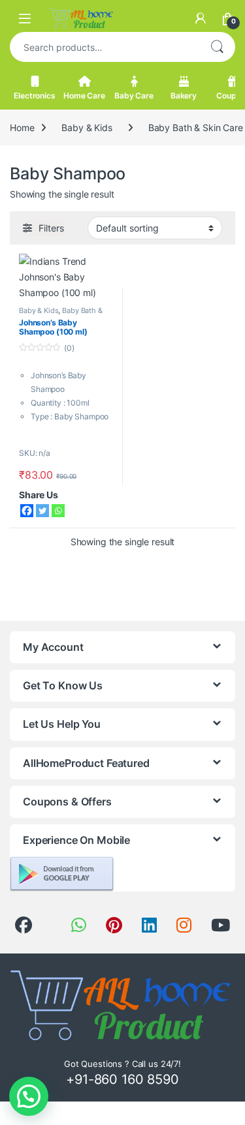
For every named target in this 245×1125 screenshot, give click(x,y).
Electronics (34, 95)
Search (217, 47)
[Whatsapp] (58, 510)
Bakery (184, 95)
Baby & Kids (86, 127)
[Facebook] (26, 510)
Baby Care (134, 95)
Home (22, 127)
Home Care (84, 95)
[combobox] (104, 47)
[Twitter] (42, 510)
